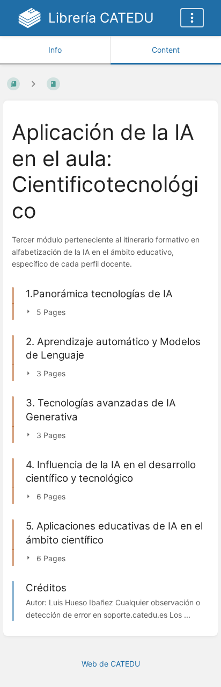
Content (166, 49)
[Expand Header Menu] (192, 17)
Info (55, 49)
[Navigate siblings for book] (33, 84)
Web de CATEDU (111, 663)
